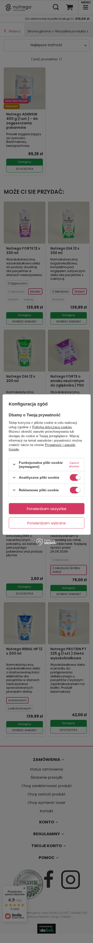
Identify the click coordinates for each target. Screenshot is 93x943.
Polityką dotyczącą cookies (52, 427)
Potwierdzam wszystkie (46, 508)
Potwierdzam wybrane (46, 522)
